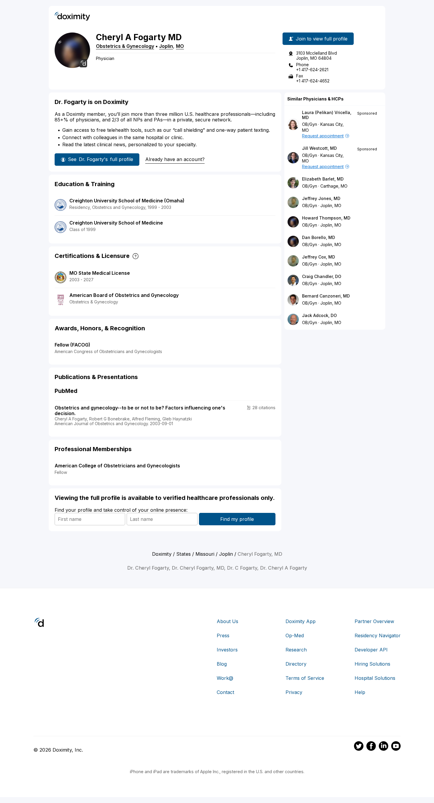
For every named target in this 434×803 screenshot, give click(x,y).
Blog (222, 664)
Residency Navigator (378, 635)
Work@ (225, 678)
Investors (227, 650)
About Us (227, 621)
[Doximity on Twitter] (358, 747)
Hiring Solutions (372, 664)
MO (180, 46)
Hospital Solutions (375, 678)
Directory (295, 664)
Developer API (371, 650)
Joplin (166, 46)
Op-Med (294, 635)
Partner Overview (374, 621)
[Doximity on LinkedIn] (383, 747)
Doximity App (300, 621)
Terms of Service (304, 678)
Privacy (293, 692)
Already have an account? (175, 159)
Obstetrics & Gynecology (125, 46)
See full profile (100, 159)
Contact (225, 692)
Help (360, 692)
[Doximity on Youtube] (396, 747)
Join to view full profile (321, 39)
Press (223, 635)
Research (296, 650)
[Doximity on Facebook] (371, 747)
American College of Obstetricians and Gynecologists (117, 466)
